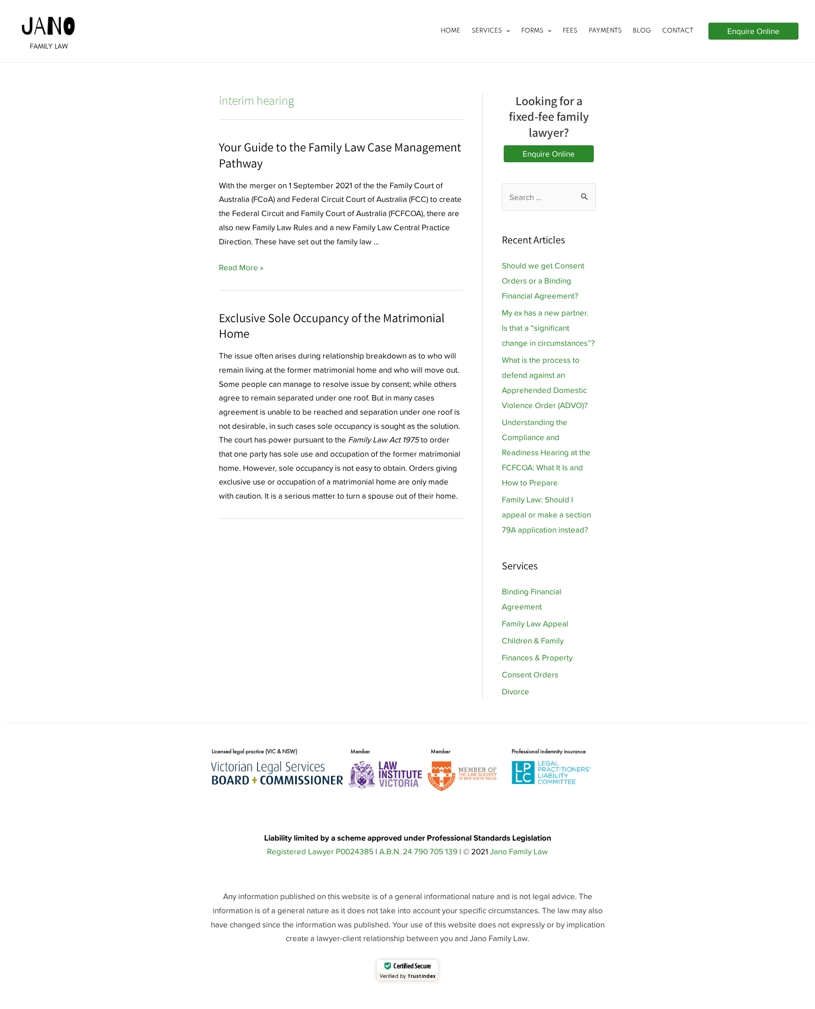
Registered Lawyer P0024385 (320, 851)
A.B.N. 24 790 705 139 (418, 851)
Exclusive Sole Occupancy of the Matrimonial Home (332, 325)
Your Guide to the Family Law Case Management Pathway (340, 155)
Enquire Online (549, 153)
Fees (570, 31)
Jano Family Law (519, 851)
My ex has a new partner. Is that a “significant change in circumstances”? (548, 328)
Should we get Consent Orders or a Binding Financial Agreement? (543, 280)
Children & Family (533, 640)
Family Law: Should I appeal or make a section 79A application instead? (546, 514)
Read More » (241, 267)
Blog (642, 31)
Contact (677, 31)
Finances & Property (537, 657)
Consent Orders (530, 674)
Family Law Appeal (535, 623)
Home (450, 31)
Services (487, 31)
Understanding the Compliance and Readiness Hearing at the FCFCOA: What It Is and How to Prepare (546, 452)
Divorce (515, 691)
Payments (605, 31)
